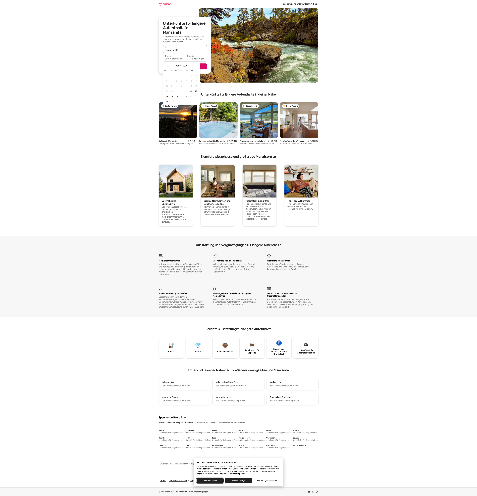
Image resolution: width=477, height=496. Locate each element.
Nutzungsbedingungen (198, 492)
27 (181, 96)
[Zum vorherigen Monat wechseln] (167, 66)
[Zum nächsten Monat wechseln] (196, 66)
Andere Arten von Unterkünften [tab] (232, 423)
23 (196, 91)
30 (196, 96)
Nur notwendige (238, 480)
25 (172, 96)
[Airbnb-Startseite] (165, 4)
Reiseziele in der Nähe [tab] (206, 423)
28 (186, 96)
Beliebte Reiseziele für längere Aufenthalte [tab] (176, 423)
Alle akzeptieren (210, 480)
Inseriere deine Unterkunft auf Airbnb (300, 4)
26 (177, 96)
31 (167, 101)
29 (191, 96)
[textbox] (174, 58)
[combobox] (185, 50)
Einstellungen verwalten (267, 480)
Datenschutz (181, 492)
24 (167, 96)
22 (191, 91)
